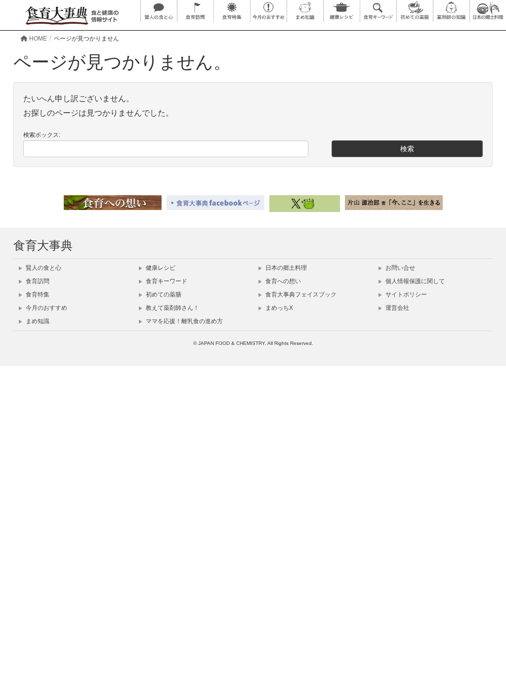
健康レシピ (159, 267)
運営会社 (396, 307)
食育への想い (282, 281)
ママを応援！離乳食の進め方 (183, 321)
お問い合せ (399, 267)
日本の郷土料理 (285, 267)
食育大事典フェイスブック (300, 294)
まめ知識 (36, 321)
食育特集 (36, 294)
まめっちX (278, 307)
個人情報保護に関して (414, 281)
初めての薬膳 (162, 294)
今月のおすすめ (45, 307)
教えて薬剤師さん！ (171, 307)
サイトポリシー (405, 294)
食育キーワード (165, 281)
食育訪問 (36, 281)
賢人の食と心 (42, 267)
